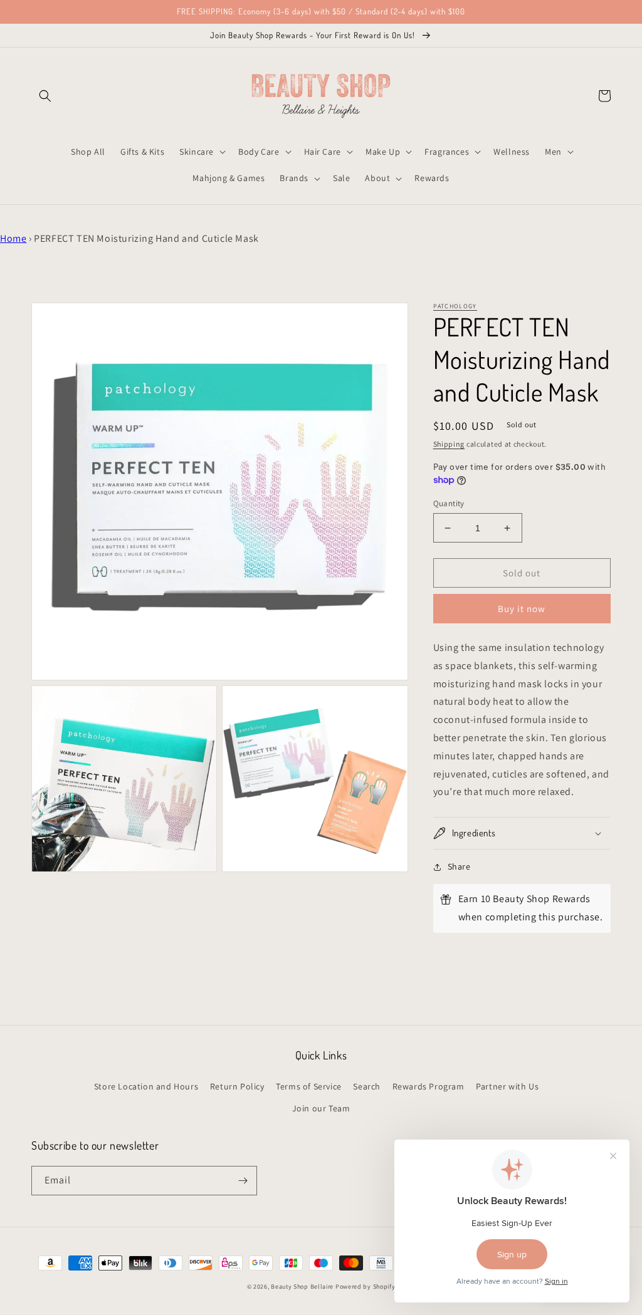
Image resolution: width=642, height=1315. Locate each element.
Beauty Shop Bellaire (302, 1286)
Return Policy (237, 1086)
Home (13, 238)
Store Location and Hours (146, 1086)
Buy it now (521, 609)
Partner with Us (507, 1086)
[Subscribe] (242, 1180)
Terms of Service (309, 1086)
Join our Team (321, 1108)
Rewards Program (428, 1086)
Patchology (455, 306)
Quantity (449, 503)
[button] (45, 96)
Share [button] (459, 866)
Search (367, 1086)
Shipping (449, 444)
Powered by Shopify (365, 1286)
